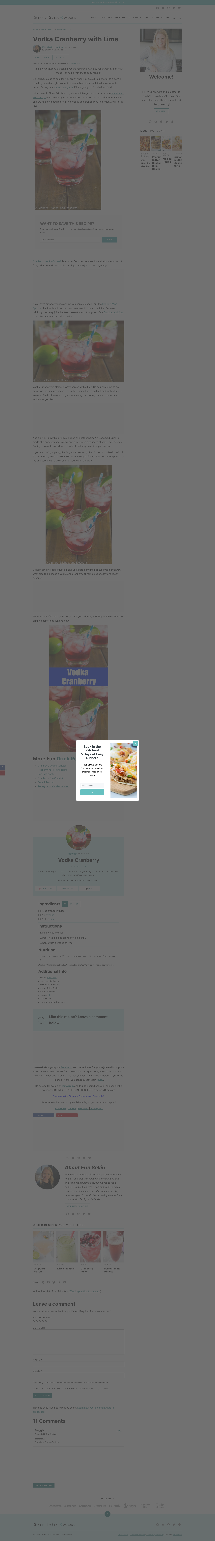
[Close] (135, 743)
